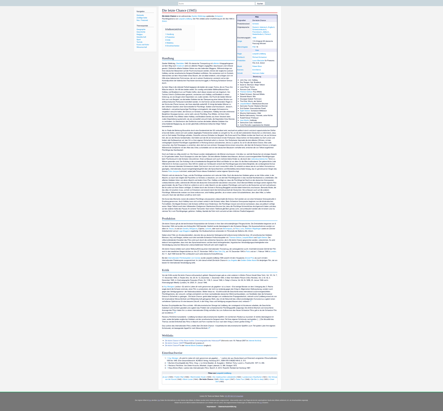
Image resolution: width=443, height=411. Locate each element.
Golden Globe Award (249, 260)
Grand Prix (249, 258)
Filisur (237, 228)
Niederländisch (258, 34)
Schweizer (219, 16)
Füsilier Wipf (179, 377)
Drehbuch (241, 57)
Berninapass (227, 228)
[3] (251, 321)
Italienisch (263, 27)
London (273, 251)
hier (150, 400)
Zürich (164, 21)
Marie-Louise (188, 379)
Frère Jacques (173, 171)
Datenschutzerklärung (227, 406)
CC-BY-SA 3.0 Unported (234, 396)
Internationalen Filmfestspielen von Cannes (184, 258)
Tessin (171, 228)
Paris (248, 251)
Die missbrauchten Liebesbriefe (224, 377)
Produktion (241, 60)
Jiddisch (266, 32)
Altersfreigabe (242, 47)
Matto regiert (224, 379)
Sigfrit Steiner (245, 110)
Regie (239, 53)
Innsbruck (180, 65)
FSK (254, 47)
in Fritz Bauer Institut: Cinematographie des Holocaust (192, 340)
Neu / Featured (142, 20)
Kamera (240, 69)
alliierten (216, 63)
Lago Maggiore (184, 231)
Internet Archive (254, 340)
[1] (250, 301)
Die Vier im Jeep (257, 379)
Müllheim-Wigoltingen (253, 228)
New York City (219, 251)
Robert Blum (257, 66)
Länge (239, 41)
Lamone (208, 228)
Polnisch (268, 34)
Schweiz (255, 23)
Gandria (186, 228)
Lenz (242, 228)
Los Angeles (232, 260)
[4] (209, 328)
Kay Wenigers (169, 286)
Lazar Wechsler (258, 60)
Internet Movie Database (194, 345)
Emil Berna (256, 69)
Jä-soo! (165, 377)
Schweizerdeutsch (259, 29)
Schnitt (239, 73)
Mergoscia (193, 228)
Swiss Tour (240, 379)
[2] (175, 312)
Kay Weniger (173, 358)
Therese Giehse (246, 91)
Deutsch (255, 27)
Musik (239, 66)
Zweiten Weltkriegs (199, 16)
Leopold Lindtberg (259, 53)
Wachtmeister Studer (198, 377)
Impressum (211, 406)
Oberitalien (180, 63)
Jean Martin (244, 120)
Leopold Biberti (245, 103)
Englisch (271, 27)
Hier (158, 400)
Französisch (257, 32)
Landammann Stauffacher (252, 377)
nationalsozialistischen (259, 159)
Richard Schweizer (259, 57)
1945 (254, 37)
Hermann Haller (258, 73)
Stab (257, 50)
